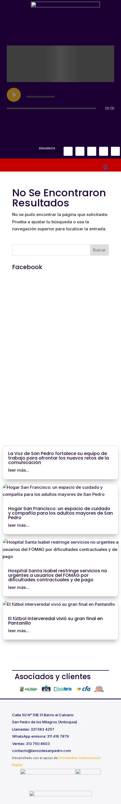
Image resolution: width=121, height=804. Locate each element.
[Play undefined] (14, 95)
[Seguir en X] (91, 151)
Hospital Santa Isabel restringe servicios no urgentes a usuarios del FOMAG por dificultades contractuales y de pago (57, 575)
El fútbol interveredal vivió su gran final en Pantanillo (55, 620)
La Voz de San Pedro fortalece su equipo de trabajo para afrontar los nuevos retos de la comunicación (58, 458)
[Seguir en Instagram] (79, 151)
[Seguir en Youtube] (115, 151)
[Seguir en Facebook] (68, 151)
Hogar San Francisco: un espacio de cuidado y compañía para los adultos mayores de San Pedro (60, 513)
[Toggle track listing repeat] (11, 119)
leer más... (18, 470)
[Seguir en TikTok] (103, 151)
